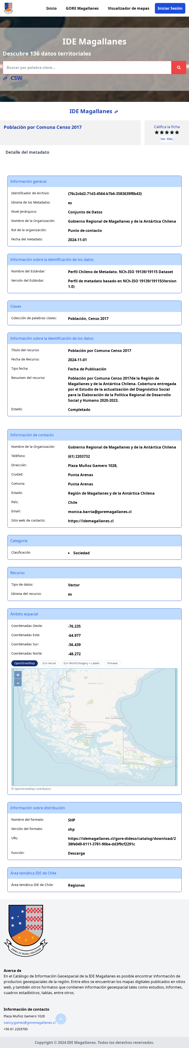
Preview (112, 663)
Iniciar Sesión (170, 8)
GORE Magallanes (82, 8)
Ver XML (167, 139)
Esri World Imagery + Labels (82, 663)
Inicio (51, 8)
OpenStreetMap (24, 663)
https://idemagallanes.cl (91, 520)
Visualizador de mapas (128, 8)
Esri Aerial (49, 663)
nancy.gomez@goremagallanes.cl (30, 1022)
